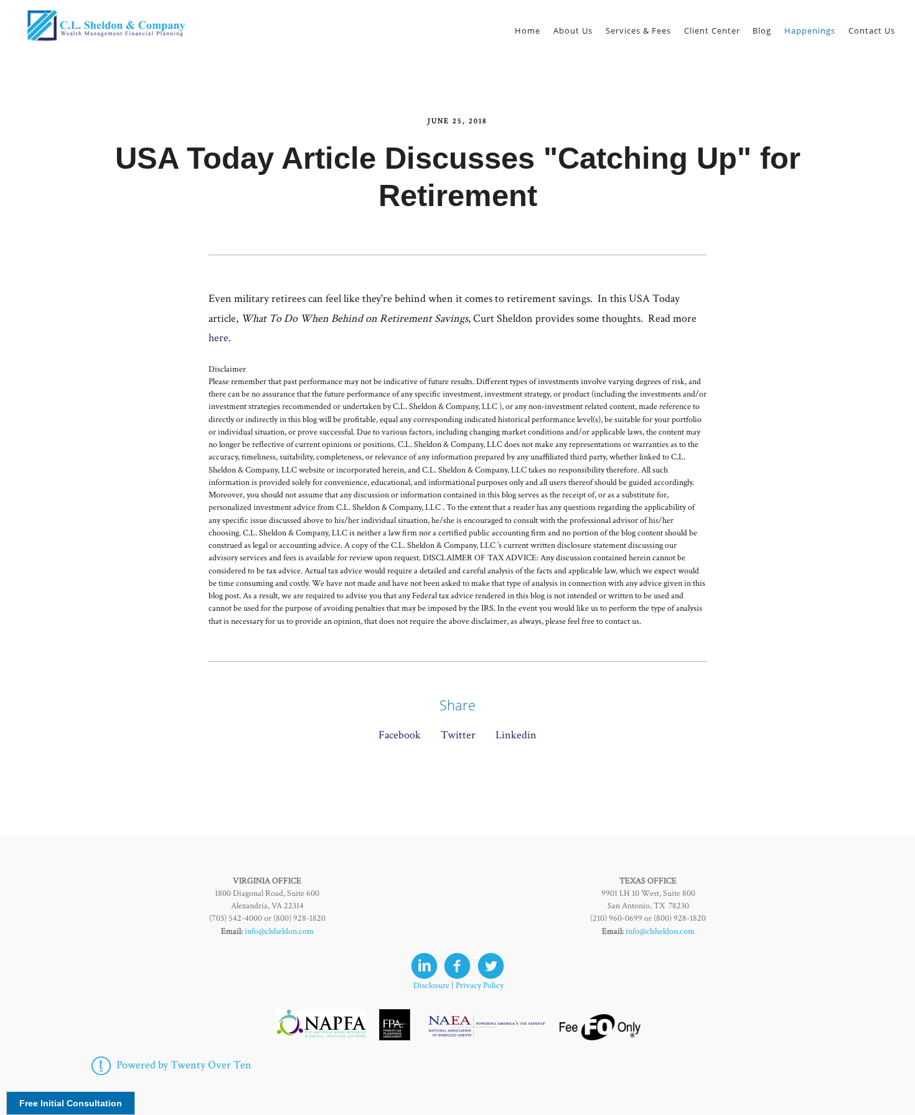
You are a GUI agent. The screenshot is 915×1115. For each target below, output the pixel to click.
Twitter (458, 735)
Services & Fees (638, 30)
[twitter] (490, 966)
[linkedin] (424, 966)
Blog (762, 30)
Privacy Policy (480, 985)
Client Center (712, 30)
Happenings (809, 30)
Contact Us (871, 30)
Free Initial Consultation (70, 1103)
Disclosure (431, 985)
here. (220, 338)
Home (527, 30)
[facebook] (457, 966)
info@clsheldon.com (279, 931)
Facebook (399, 735)
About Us (573, 30)
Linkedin (516, 735)
